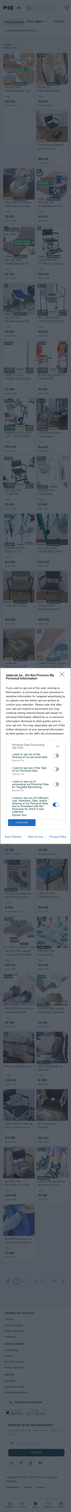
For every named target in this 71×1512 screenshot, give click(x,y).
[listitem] (35, 746)
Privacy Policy (57, 836)
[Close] (63, 675)
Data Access (35, 836)
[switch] (56, 756)
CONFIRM (22, 822)
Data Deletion (13, 836)
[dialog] (35, 756)
